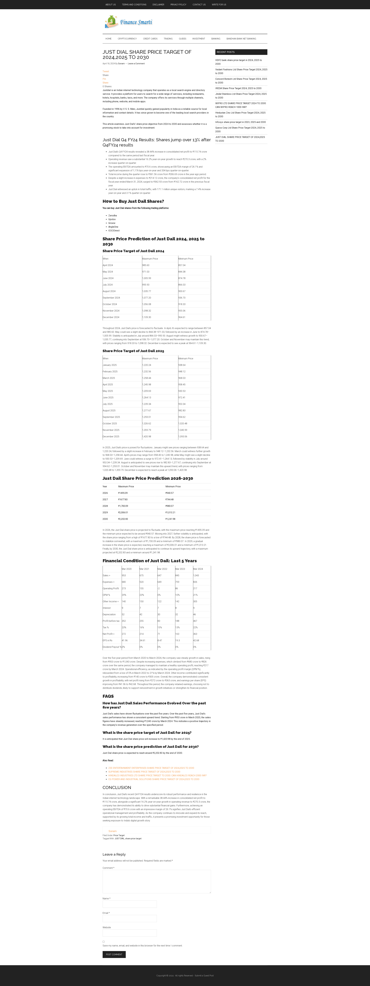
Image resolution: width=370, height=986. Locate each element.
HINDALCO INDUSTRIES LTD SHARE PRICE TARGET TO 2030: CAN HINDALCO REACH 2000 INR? (157, 775)
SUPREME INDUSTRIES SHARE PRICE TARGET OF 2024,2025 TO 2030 (144, 771)
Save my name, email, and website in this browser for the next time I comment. (143, 945)
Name (106, 898)
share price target (133, 838)
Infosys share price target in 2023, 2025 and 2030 (240, 122)
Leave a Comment (136, 63)
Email (106, 913)
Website (107, 927)
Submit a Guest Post (204, 975)
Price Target (119, 835)
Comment (108, 868)
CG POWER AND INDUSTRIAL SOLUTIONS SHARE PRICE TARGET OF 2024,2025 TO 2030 (153, 779)
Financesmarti (130, 21)
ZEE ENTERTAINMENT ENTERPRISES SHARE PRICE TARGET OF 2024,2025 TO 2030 (151, 768)
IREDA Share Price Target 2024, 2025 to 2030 (238, 88)
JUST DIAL (119, 838)
